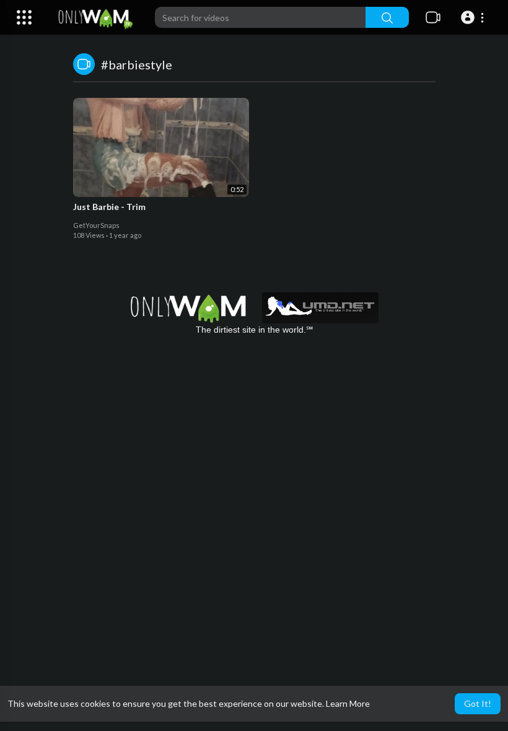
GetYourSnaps (96, 225)
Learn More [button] (348, 703)
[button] (474, 17)
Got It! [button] (477, 703)
